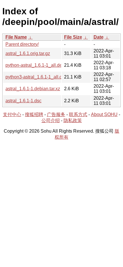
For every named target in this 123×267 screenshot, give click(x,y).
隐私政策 (73, 120)
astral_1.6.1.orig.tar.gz (27, 53)
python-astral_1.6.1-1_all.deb (35, 65)
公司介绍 (50, 120)
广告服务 (56, 114)
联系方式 (78, 114)
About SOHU (104, 114)
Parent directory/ (22, 44)
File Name (16, 37)
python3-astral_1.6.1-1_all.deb (36, 76)
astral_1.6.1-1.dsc (23, 100)
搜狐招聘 (34, 114)
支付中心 (12, 114)
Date (99, 37)
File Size (73, 37)
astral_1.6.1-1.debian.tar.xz (32, 88)
